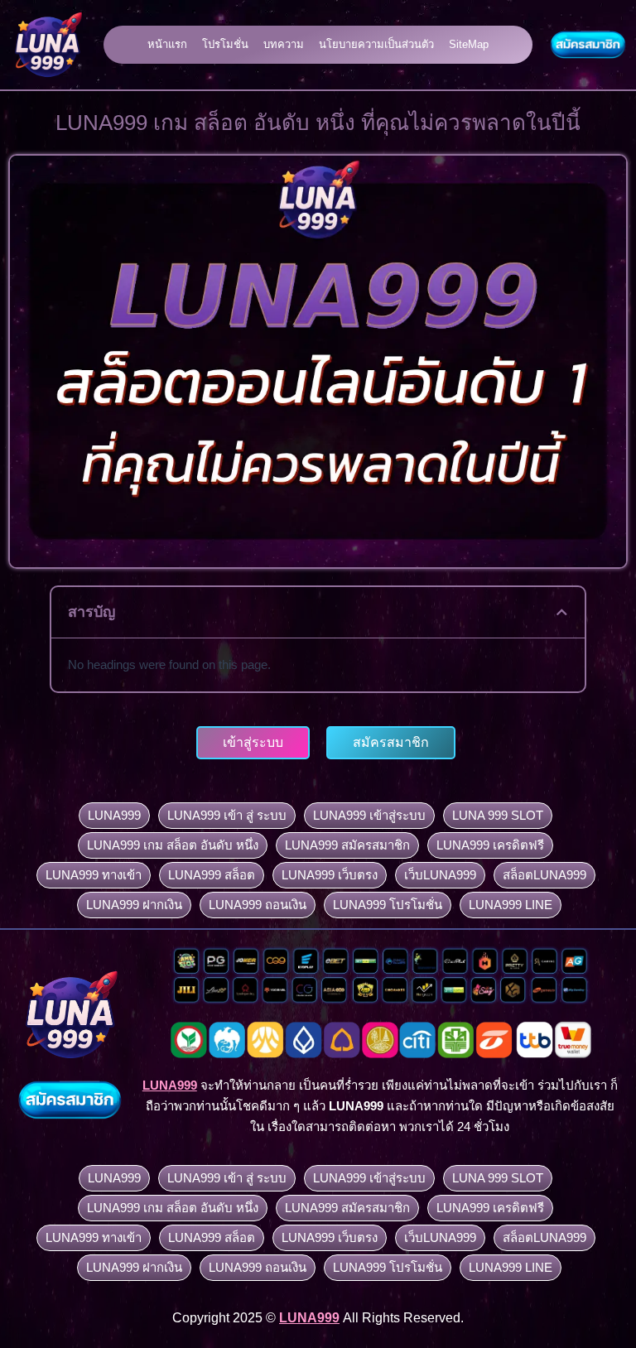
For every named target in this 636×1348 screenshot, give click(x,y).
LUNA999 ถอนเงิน (257, 905)
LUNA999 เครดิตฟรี (490, 845)
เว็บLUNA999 (440, 875)
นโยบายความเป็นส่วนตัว (376, 44)
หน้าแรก (167, 44)
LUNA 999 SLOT (497, 815)
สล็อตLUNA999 (544, 875)
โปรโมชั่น (225, 44)
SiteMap (469, 44)
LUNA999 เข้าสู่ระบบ (369, 815)
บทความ (283, 44)
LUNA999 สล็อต (211, 875)
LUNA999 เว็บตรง (330, 875)
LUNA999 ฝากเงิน (134, 905)
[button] (562, 612)
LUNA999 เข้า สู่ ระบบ (227, 815)
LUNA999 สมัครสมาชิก (347, 845)
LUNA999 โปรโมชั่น (387, 905)
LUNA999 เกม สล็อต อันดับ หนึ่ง (172, 845)
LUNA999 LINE (510, 905)
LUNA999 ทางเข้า (94, 875)
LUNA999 (114, 815)
